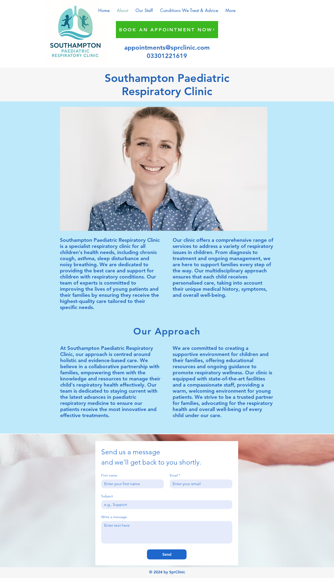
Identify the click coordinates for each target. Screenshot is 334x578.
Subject (107, 496)
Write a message (114, 517)
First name (109, 475)
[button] (189, 10)
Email (175, 475)
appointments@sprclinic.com (167, 47)
